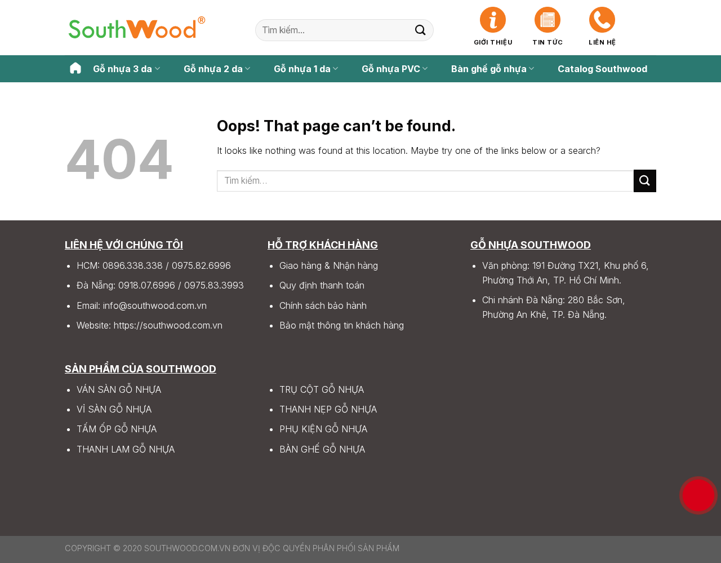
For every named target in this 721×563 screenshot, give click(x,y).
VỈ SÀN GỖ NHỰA (114, 409)
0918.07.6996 (146, 285)
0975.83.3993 (214, 285)
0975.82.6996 (201, 265)
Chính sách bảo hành (323, 305)
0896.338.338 (133, 265)
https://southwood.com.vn (168, 325)
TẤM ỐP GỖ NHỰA (117, 429)
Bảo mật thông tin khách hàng (341, 325)
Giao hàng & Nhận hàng (328, 265)
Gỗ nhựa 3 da (122, 68)
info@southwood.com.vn (155, 305)
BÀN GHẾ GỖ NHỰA (322, 449)
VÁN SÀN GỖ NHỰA (119, 389)
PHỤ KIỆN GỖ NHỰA (323, 429)
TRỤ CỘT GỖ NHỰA (321, 389)
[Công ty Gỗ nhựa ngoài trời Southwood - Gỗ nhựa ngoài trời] (137, 27)
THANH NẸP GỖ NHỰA (328, 409)
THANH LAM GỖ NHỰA (126, 449)
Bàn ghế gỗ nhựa (489, 68)
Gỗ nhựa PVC (391, 68)
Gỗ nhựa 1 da (302, 68)
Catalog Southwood (602, 68)
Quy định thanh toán (321, 285)
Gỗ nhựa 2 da (213, 68)
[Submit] (421, 30)
